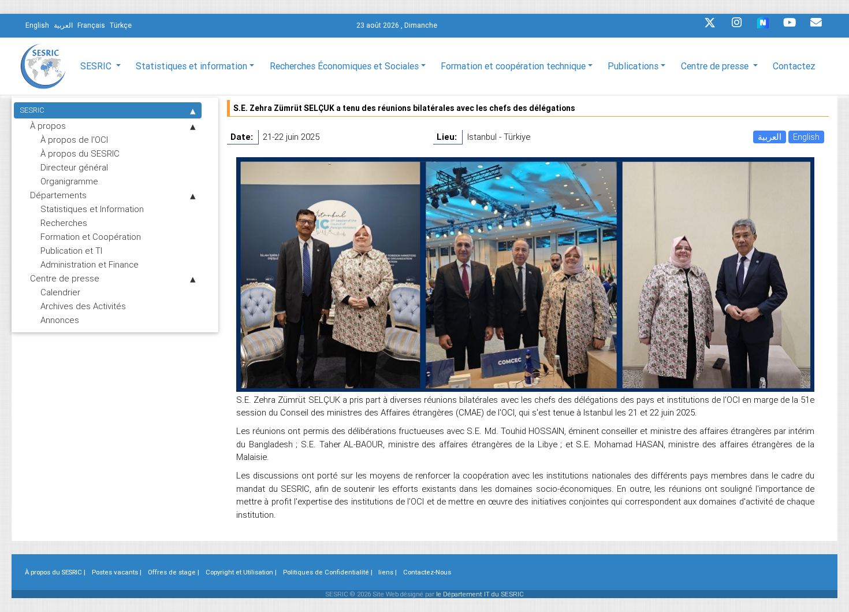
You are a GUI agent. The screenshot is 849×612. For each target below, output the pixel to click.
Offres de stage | (173, 572)
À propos (48, 125)
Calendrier (60, 292)
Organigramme (69, 181)
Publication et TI (71, 250)
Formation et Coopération (90, 236)
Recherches (63, 222)
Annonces (59, 319)
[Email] (816, 25)
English (806, 136)
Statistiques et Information (92, 208)
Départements (58, 195)
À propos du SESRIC (80, 153)
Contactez (794, 66)
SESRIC (32, 110)
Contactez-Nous (427, 572)
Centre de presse (64, 278)
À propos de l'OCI (74, 139)
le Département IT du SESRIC (480, 594)
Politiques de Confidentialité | (328, 572)
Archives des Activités (83, 306)
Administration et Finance (89, 264)
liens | (387, 572)
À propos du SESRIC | (55, 572)
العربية (769, 136)
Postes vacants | (117, 572)
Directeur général (74, 167)
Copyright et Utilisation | (241, 572)
